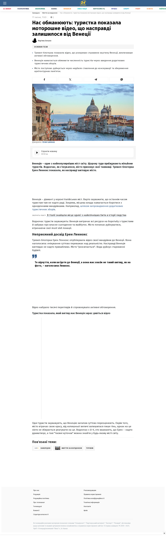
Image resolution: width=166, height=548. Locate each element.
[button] (44, 79)
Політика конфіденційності (94, 498)
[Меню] (4, 3)
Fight (138, 9)
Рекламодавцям (90, 490)
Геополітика (23, 9)
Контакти (87, 506)
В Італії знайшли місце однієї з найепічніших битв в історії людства (86, 215)
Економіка (40, 9)
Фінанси (67, 9)
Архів (86, 510)
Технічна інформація (91, 502)
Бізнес (54, 9)
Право (114, 9)
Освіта (150, 9)
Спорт (126, 9)
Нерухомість (99, 9)
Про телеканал (39, 502)
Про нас (36, 490)
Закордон (36, 13)
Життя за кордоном (50, 13)
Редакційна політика (41, 498)
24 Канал (7, 9)
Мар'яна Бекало (44, 41)
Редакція (36, 494)
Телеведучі (37, 506)
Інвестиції (82, 9)
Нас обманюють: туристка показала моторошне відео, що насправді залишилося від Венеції (95, 13)
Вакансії (36, 510)
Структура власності (41, 514)
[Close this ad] (164, 533)
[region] (83, 542)
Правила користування (92, 494)
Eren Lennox (49, 142)
